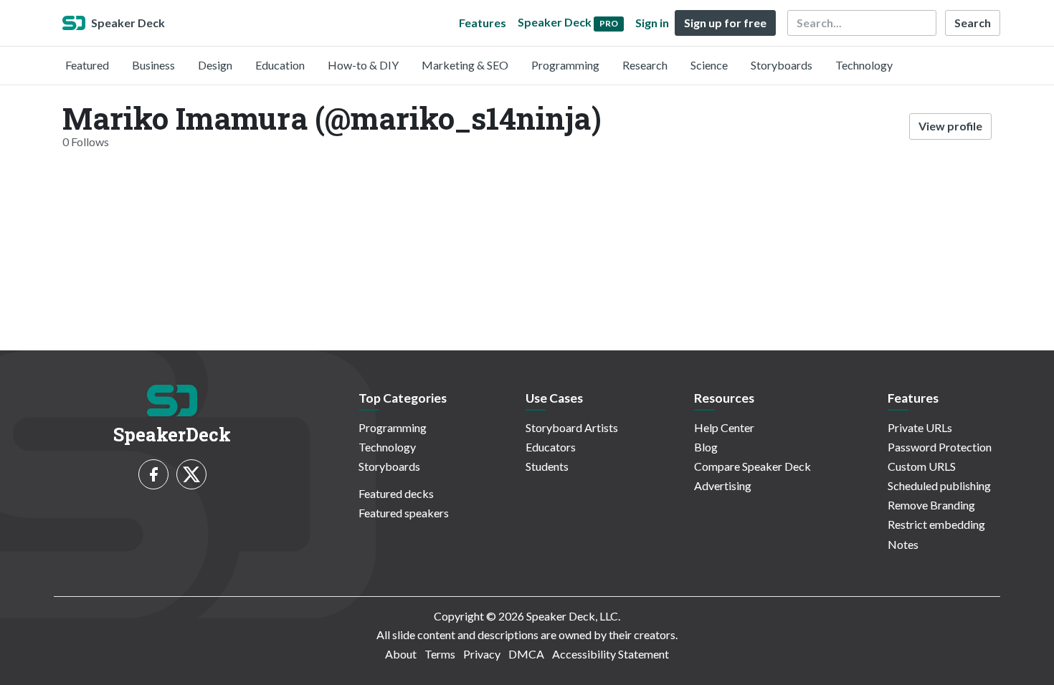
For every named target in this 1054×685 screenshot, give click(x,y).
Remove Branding (931, 505)
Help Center (724, 427)
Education (280, 65)
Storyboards (781, 65)
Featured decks (396, 493)
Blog (706, 447)
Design (215, 65)
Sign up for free (725, 22)
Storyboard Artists (572, 427)
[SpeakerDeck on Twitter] (191, 474)
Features (482, 22)
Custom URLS (922, 466)
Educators (551, 447)
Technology (864, 65)
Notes (903, 544)
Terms (439, 654)
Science (709, 65)
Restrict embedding (936, 524)
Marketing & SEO (465, 65)
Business (153, 65)
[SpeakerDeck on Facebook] (153, 474)
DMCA (526, 654)
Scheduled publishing (939, 485)
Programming (565, 65)
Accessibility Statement (610, 654)
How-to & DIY (363, 65)
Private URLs (920, 427)
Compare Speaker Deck (752, 466)
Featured (87, 65)
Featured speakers (404, 512)
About (401, 654)
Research (645, 65)
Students (547, 466)
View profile (950, 126)
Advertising (722, 485)
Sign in (652, 22)
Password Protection (940, 447)
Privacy (481, 654)
